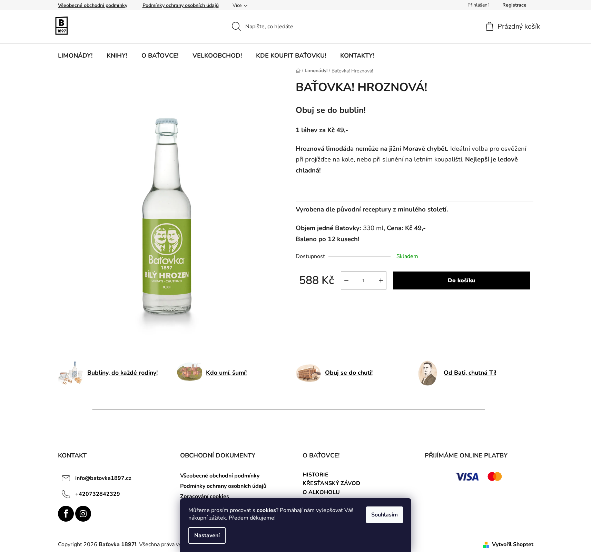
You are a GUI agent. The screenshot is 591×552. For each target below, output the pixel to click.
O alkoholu (321, 493)
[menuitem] (75, 55)
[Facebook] (66, 514)
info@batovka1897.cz (103, 478)
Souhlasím (384, 515)
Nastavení (207, 535)
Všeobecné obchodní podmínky (92, 5)
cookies (266, 510)
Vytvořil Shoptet (512, 544)
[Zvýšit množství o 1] (381, 280)
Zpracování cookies (204, 496)
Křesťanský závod (331, 484)
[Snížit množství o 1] (346, 280)
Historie (315, 475)
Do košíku (461, 280)
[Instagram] (83, 514)
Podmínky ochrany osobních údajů (180, 5)
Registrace (514, 5)
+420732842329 (97, 494)
